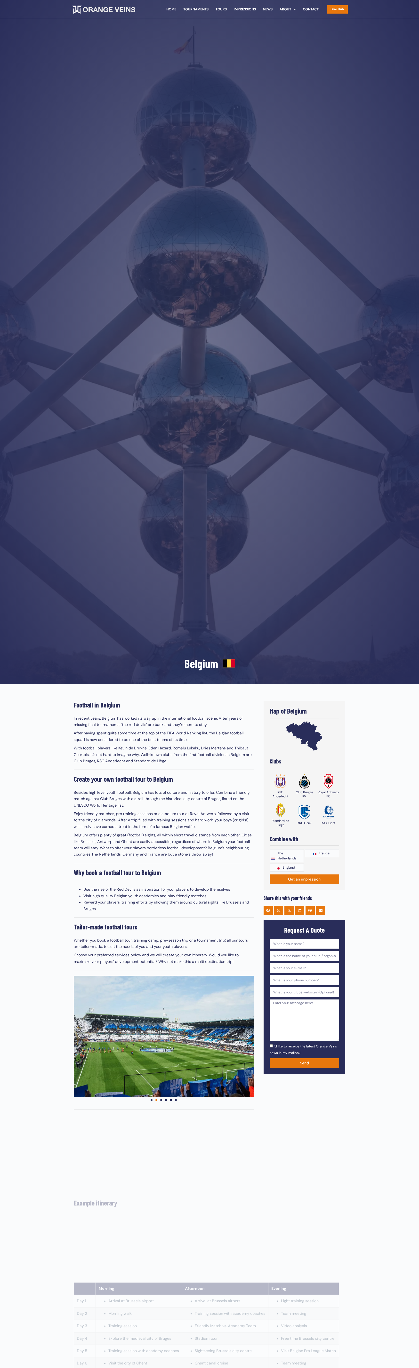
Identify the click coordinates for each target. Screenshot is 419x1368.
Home (171, 9)
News (268, 9)
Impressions (245, 9)
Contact (311, 9)
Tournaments (196, 9)
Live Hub (337, 9)
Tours (221, 9)
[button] (79, 1036)
